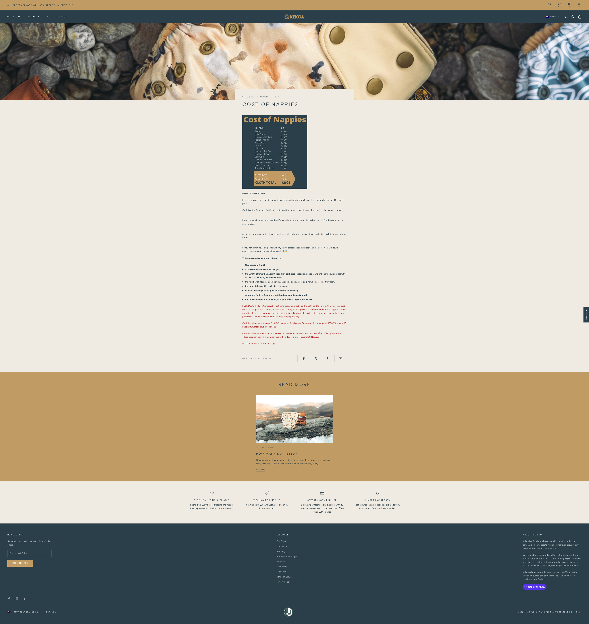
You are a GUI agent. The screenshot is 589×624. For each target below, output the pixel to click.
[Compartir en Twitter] (316, 358)
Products (33, 17)
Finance (61, 17)
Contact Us (282, 546)
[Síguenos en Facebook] (8, 598)
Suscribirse (20, 563)
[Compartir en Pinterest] (328, 358)
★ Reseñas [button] (586, 314)
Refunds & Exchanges (287, 556)
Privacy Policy (283, 581)
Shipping (281, 551)
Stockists (281, 561)
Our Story (14, 17)
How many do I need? (276, 453)
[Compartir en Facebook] (304, 358)
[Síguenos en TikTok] (24, 598)
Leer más (260, 469)
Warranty (281, 571)
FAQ (48, 17)
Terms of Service (285, 576)
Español (51, 612)
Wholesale (282, 566)
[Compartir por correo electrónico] (341, 358)
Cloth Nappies (269, 97)
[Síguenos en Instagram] (16, 598)
